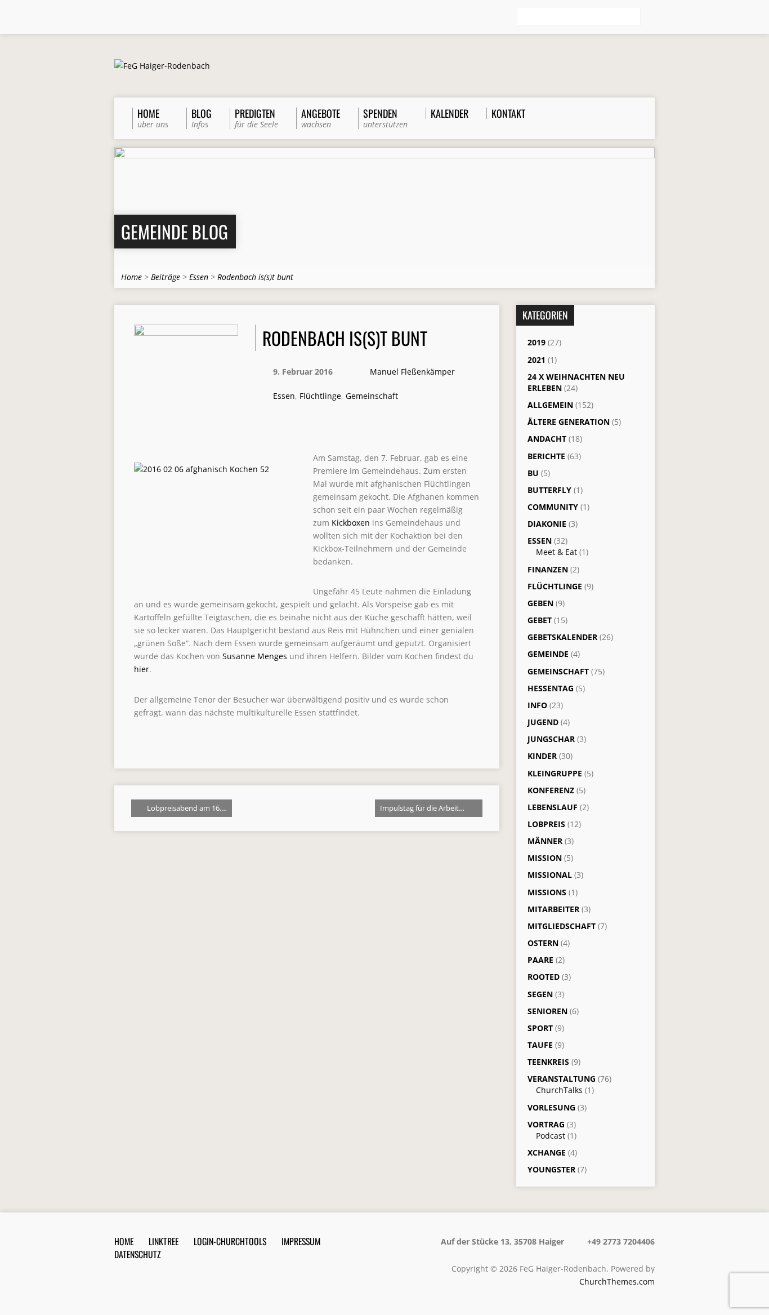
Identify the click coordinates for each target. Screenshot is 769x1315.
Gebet (539, 620)
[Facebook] (135, 17)
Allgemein (550, 404)
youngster (551, 1169)
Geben (540, 603)
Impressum (300, 1241)
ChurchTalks (559, 1090)
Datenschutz (137, 1254)
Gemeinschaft (372, 395)
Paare (540, 959)
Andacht (546, 438)
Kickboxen (349, 522)
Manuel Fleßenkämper (412, 371)
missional (549, 874)
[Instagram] (150, 17)
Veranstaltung (561, 1078)
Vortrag (546, 1124)
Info (537, 705)
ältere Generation (568, 421)
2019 (536, 342)
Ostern (542, 943)
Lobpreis (546, 824)
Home (131, 277)
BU (533, 473)
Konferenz (550, 790)
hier (141, 669)
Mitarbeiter (553, 909)
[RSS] (119, 17)
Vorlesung (551, 1107)
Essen (198, 277)
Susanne (254, 656)
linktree (163, 1241)
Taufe (540, 1044)
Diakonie (546, 523)
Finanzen (547, 569)
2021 (536, 359)
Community (552, 506)
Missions (546, 892)
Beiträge (165, 277)
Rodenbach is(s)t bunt (255, 277)
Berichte (546, 456)
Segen (540, 994)
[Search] (650, 17)
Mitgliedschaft (561, 926)
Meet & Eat (556, 552)
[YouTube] (166, 17)
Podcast (550, 1135)
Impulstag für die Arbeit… (423, 808)
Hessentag (550, 688)
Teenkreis (548, 1061)
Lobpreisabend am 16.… (186, 808)
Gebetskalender (562, 637)
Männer (544, 841)
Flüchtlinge (320, 395)
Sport (540, 1028)
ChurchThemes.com (617, 1281)
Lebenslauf (552, 807)
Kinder (542, 755)
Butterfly (549, 490)
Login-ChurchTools (230, 1241)
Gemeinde (548, 653)
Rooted (543, 976)
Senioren (547, 1011)
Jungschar (551, 739)
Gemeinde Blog (174, 231)
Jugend (542, 722)
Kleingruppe (554, 773)
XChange (546, 1152)
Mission (544, 857)
